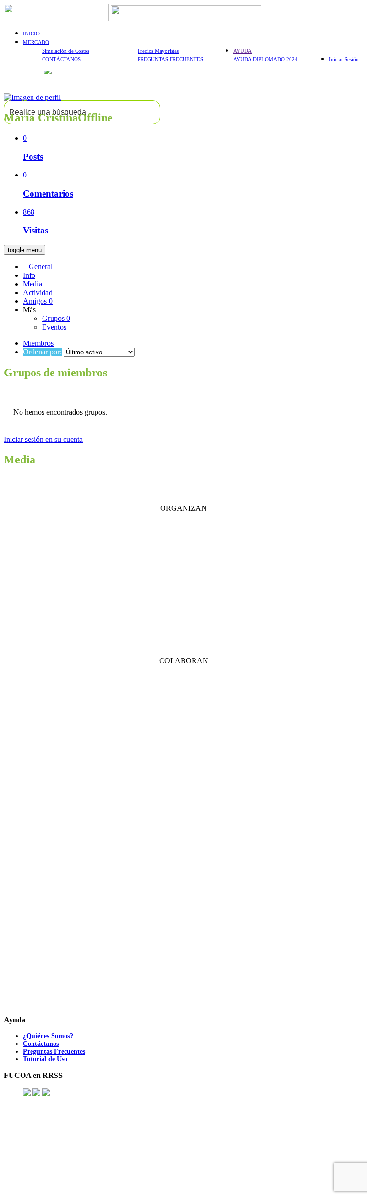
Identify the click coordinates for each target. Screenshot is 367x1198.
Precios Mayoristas (158, 51)
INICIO (31, 33)
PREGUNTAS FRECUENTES (170, 59)
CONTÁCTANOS (61, 59)
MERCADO (36, 42)
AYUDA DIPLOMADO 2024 (265, 59)
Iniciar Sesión (344, 59)
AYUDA (242, 51)
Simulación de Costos (65, 51)
